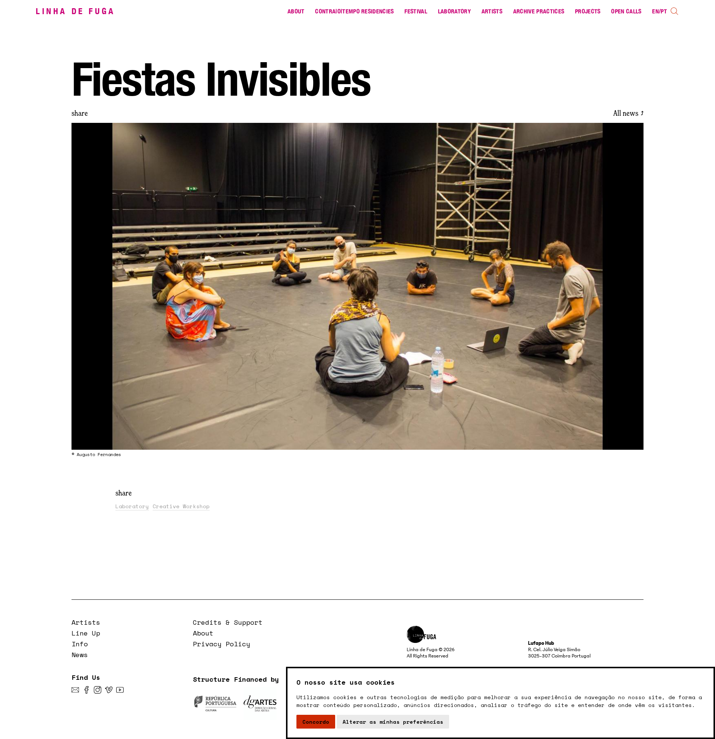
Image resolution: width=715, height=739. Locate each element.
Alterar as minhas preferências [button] (393, 722)
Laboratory (454, 11)
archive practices (538, 11)
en (655, 11)
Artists (492, 11)
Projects (588, 11)
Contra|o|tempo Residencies (354, 11)
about (296, 11)
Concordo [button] (315, 722)
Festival (415, 11)
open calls (626, 11)
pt (664, 11)
